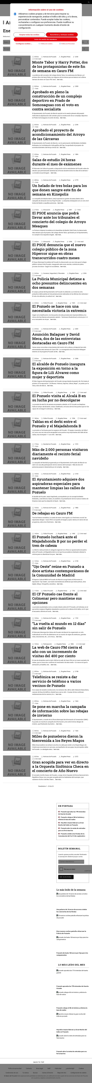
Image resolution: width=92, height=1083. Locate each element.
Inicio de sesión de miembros (45, 39)
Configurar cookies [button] (24, 44)
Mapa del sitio (61, 1073)
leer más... (60, 79)
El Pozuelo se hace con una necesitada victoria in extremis (59, 308)
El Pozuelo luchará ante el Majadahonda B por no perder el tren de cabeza (59, 541)
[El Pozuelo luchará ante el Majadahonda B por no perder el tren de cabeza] (17, 543)
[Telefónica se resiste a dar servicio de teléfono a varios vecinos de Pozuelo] (17, 681)
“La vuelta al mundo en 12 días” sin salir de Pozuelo (59, 625)
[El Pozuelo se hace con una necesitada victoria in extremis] (17, 312)
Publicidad (58, 1068)
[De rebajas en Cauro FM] (17, 517)
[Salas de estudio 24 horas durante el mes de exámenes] (17, 164)
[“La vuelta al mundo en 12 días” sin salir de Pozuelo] (17, 627)
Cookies (81, 1068)
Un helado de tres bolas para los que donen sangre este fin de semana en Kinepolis (59, 190)
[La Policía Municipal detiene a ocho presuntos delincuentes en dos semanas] (17, 282)
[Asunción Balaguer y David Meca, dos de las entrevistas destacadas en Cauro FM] (17, 338)
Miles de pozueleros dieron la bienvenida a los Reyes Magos (58, 738)
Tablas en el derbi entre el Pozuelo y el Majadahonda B (56, 423)
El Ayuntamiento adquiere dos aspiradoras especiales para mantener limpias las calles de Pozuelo (58, 486)
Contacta (29, 1068)
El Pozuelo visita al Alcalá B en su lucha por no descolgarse (59, 397)
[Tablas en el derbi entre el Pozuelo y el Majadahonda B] (17, 428)
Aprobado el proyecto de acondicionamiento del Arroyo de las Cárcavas (58, 134)
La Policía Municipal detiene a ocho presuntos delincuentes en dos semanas (59, 283)
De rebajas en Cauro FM (52, 513)
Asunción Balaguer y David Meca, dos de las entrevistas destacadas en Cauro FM (56, 338)
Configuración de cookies (78, 1073)
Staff (48, 1068)
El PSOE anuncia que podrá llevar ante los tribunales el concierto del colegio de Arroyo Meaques (59, 219)
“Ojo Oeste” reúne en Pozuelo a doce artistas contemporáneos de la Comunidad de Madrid (60, 570)
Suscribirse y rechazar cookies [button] (62, 35)
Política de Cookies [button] (46, 44)
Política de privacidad (14, 1068)
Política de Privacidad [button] (68, 44)
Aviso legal (39, 1068)
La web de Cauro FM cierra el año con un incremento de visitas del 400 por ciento (57, 651)
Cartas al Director (47, 1073)
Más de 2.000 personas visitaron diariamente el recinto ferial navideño (60, 454)
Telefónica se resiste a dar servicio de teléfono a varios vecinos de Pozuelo (56, 681)
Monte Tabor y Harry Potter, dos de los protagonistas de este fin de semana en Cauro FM (60, 66)
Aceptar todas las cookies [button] (29, 35)
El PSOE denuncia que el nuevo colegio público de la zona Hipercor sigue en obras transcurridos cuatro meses (59, 251)
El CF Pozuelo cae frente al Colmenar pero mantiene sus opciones (57, 598)
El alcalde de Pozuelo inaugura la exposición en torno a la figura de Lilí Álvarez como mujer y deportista (58, 370)
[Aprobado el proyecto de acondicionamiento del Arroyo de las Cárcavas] (17, 134)
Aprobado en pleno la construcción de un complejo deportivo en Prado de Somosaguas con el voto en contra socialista (57, 100)
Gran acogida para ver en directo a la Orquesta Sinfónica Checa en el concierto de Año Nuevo (60, 766)
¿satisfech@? (70, 1068)
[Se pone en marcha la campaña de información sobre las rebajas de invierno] (17, 710)
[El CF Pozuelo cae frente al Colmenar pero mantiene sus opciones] (17, 600)
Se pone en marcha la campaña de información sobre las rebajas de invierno (60, 711)
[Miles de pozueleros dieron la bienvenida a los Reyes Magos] (17, 740)
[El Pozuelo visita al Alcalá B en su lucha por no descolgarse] (17, 402)
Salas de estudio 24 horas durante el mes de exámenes (56, 161)
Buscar (35, 1073)
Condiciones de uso (12, 1073)
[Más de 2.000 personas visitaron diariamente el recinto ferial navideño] (17, 453)
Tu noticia (26, 1073)
